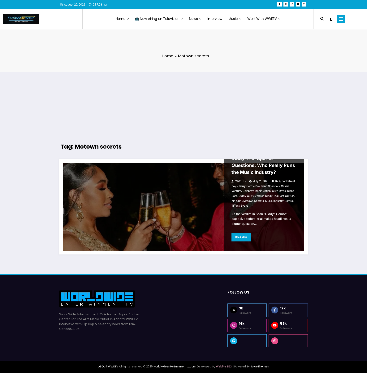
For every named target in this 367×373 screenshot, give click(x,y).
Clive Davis (279, 190)
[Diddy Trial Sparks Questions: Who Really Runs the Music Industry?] (183, 207)
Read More (241, 237)
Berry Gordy (246, 186)
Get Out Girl (287, 195)
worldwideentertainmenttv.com (174, 366)
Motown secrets (253, 200)
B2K (277, 181)
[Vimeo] (247, 340)
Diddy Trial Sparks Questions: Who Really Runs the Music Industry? (263, 165)
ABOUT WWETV (108, 366)
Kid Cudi (236, 200)
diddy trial (271, 195)
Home (120, 18)
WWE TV (241, 181)
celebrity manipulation (257, 190)
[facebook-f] (279, 4)
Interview (214, 18)
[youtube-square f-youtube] (304, 4)
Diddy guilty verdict (251, 195)
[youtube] (298, 4)
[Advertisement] (183, 102)
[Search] (322, 19)
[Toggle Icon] (341, 19)
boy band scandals (267, 186)
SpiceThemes (259, 366)
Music (233, 18)
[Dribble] (288, 340)
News (193, 18)
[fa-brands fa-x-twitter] (285, 4)
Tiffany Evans (239, 205)
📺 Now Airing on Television (157, 18)
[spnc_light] (331, 19)
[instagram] (292, 4)
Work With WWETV (262, 18)
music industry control (279, 200)
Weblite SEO (224, 366)
